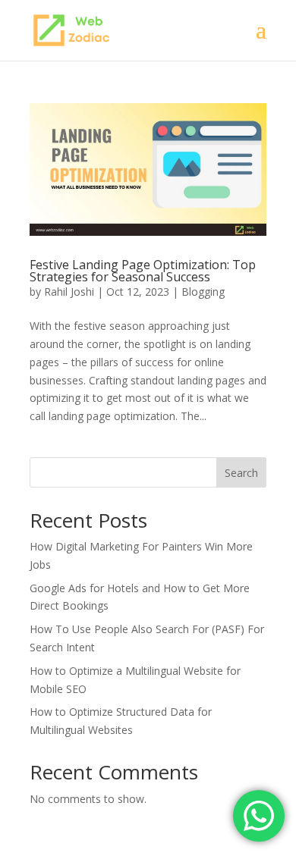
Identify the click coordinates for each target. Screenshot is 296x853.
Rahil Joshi (69, 291)
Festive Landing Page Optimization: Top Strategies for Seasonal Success (143, 270)
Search (241, 473)
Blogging (203, 291)
